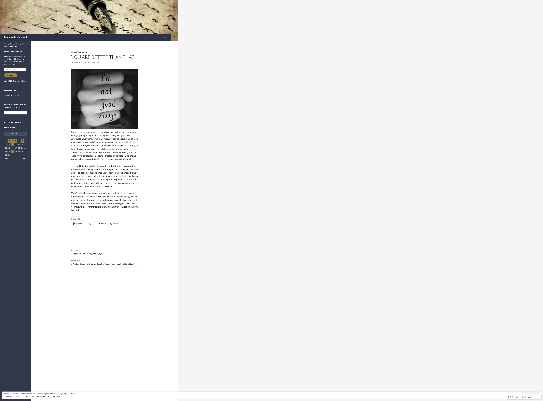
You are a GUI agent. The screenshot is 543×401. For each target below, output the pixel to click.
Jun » (24, 158)
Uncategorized (79, 52)
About (167, 37)
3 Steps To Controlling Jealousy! (86, 252)
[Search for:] (15, 113)
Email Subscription (13, 51)
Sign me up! (10, 75)
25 (12, 151)
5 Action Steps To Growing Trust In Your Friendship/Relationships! (102, 262)
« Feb (7, 158)
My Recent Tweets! (12, 90)
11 (12, 144)
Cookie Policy (55, 396)
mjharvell (94, 62)
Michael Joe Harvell (15, 37)
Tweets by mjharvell (11, 95)
